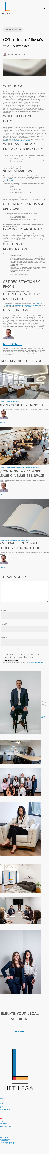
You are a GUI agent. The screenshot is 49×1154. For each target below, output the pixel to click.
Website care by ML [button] (43, 727)
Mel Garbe (12, 54)
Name (4, 611)
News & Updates (12, 467)
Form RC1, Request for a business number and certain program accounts (22, 304)
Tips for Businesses (13, 29)
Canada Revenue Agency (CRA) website (17, 140)
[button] (45, 7)
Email (4, 624)
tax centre (28, 306)
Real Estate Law (22, 467)
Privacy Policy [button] (43, 717)
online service (17, 256)
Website (4, 637)
